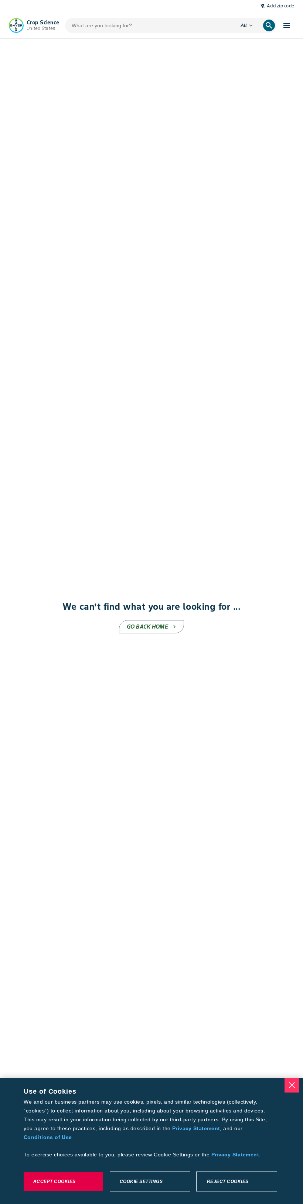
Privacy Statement (196, 1128)
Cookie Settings (141, 1181)
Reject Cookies (228, 1181)
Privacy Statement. (236, 1154)
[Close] (292, 1085)
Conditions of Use (48, 1137)
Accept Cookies (54, 1181)
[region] (151, 1141)
